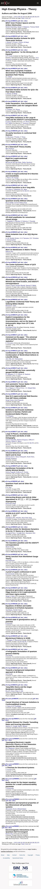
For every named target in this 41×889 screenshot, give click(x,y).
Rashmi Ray (9, 834)
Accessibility (6, 858)
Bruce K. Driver (10, 691)
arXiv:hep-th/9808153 (11, 50)
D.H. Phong (16, 109)
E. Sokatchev (16, 189)
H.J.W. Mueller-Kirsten (12, 238)
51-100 (18, 16)
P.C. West (24, 189)
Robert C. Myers (16, 441)
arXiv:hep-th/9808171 (11, 335)
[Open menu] (38, 3)
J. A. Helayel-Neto (30, 388)
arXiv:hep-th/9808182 (11, 511)
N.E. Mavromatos (17, 359)
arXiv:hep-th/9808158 (11, 131)
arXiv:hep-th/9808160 (11, 156)
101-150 (22, 16)
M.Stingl (26, 42)
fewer (22, 18)
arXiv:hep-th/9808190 (11, 636)
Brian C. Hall (19, 691)
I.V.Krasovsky (10, 788)
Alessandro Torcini (11, 809)
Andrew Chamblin (11, 440)
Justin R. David (10, 285)
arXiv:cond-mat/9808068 (12, 799)
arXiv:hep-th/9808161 (11, 171)
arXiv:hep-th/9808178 (11, 450)
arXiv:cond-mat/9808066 (12, 778)
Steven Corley (10, 547)
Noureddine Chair (11, 327)
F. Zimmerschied (11, 240)
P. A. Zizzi (8, 487)
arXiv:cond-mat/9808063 (12, 764)
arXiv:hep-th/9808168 (11, 277)
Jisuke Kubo (30, 457)
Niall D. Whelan (22, 726)
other (25, 21)
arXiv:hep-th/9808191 (11, 649)
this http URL (26, 191)
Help (8, 855)
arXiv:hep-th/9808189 (11, 617)
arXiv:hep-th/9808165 (11, 232)
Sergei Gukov (10, 400)
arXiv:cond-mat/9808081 (12, 826)
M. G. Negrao (10, 388)
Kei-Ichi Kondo (10, 574)
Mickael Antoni (21, 809)
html (22, 21)
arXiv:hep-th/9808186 (11, 569)
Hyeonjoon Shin (30, 533)
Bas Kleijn (18, 162)
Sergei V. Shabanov (23, 27)
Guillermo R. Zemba (22, 472)
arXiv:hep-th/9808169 (11, 299)
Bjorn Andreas (10, 148)
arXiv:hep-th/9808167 (11, 262)
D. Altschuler (9, 137)
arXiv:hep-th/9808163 (11, 198)
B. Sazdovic (26, 374)
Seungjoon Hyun (11, 533)
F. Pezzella (32, 221)
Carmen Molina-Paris (20, 202)
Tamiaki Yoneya (18, 610)
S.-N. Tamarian (24, 238)
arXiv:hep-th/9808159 (11, 144)
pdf (19, 21)
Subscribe (22, 855)
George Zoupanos (11, 458)
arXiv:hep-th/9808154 (11, 68)
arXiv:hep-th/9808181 (11, 495)
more (26, 18)
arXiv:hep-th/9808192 (11, 668)
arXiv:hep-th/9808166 (11, 247)
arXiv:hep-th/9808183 (11, 527)
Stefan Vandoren (27, 162)
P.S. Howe (9, 189)
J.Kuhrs (20, 42)
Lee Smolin (9, 655)
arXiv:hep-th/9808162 (11, 185)
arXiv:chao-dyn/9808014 (12, 718)
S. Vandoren (25, 123)
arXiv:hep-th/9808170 (11, 315)
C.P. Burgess (9, 416)
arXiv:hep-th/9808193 (11, 685)
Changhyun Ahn (10, 517)
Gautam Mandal (20, 285)
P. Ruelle (16, 137)
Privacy (38, 855)
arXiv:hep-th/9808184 (11, 540)
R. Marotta (17, 221)
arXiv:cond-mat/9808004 (12, 738)
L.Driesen (8, 42)
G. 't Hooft (9, 77)
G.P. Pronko (9, 56)
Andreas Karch (10, 457)
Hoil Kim (18, 517)
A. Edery (8, 706)
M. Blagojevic (10, 374)
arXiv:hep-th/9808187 (11, 588)
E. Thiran (22, 137)
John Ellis (8, 359)
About (2, 855)
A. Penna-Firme (19, 388)
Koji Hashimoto (10, 560)
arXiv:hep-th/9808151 (11, 21)
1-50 (15, 16)
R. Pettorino (24, 221)
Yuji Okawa (9, 610)
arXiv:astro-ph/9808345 (12, 698)
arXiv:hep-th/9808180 (11, 481)
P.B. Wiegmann (10, 748)
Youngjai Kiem (20, 533)
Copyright (30, 855)
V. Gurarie (9, 769)
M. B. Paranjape (16, 706)
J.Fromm (15, 42)
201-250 (32, 16)
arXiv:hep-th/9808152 (11, 36)
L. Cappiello (9, 221)
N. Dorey (8, 121)
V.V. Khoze (26, 121)
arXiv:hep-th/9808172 (11, 350)
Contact (14, 855)
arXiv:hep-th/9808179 (11, 466)
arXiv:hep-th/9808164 (11, 215)
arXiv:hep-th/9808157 (11, 115)
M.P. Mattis (9, 123)
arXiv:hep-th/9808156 (11, 101)
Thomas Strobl (34, 27)
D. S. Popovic (18, 374)
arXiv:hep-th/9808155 (11, 87)
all (29, 18)
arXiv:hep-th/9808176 (11, 407)
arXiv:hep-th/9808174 (11, 382)
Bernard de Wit (10, 162)
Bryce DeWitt (9, 202)
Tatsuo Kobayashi (20, 457)
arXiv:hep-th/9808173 (11, 368)
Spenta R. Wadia (31, 285)
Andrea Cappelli (10, 472)
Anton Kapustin (19, 400)
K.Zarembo (9, 623)
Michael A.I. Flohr (11, 305)
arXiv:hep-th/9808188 (11, 603)
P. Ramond (16, 640)
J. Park (8, 177)
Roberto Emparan (22, 440)
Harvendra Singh (11, 503)
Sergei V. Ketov (10, 596)
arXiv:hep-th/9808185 (11, 554)
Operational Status (17, 858)
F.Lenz (8, 266)
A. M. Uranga (14, 177)
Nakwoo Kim (9, 251)
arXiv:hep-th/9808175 (11, 394)
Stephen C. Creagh (11, 726)
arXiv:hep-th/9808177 (11, 431)
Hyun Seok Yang (27, 517)
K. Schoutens (10, 343)
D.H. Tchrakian (34, 238)
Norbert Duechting (11, 27)
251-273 (37, 16)
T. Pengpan (9, 640)
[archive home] (5, 3)
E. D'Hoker (9, 109)
